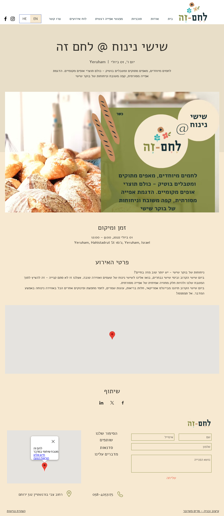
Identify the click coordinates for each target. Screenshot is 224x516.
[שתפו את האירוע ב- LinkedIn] (101, 403)
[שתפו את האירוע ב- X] (112, 403)
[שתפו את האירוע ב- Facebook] (123, 403)
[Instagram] (13, 19)
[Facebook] (5, 19)
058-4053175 (103, 494)
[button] (154, 18)
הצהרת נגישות (16, 511)
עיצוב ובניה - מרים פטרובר (201, 511)
